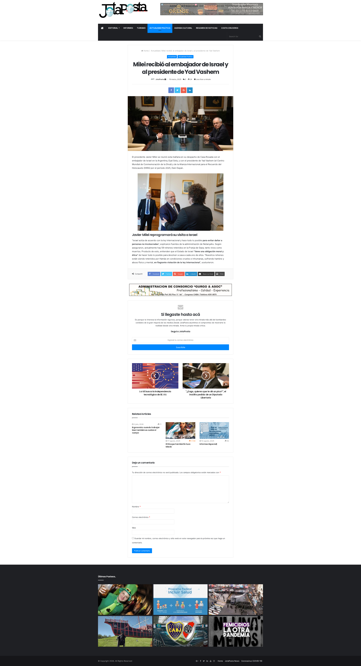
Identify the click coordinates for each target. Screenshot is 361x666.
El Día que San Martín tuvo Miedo (178, 445)
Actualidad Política (159, 28)
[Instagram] (214, 661)
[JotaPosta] (123, 9)
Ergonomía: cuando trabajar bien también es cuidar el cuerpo (145, 430)
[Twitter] (203, 661)
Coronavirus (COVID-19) (251, 661)
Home (146, 51)
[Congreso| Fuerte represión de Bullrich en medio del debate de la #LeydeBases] (236, 599)
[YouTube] (210, 661)
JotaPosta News (232, 661)
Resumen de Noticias (206, 28)
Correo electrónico (141, 517)
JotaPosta (160, 79)
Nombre (136, 506)
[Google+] (197, 661)
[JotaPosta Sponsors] (211, 9)
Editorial (113, 28)
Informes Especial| (208, 444)
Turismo (141, 28)
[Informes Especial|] (214, 430)
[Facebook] (200, 661)
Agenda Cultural (183, 28)
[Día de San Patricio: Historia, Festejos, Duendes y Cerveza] (125, 599)
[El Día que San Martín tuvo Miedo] (180, 430)
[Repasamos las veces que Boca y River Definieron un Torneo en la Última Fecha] (180, 631)
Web (134, 528)
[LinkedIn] (207, 661)
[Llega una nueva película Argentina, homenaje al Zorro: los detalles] (125, 631)
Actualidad (155, 51)
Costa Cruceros (229, 28)
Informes (128, 28)
